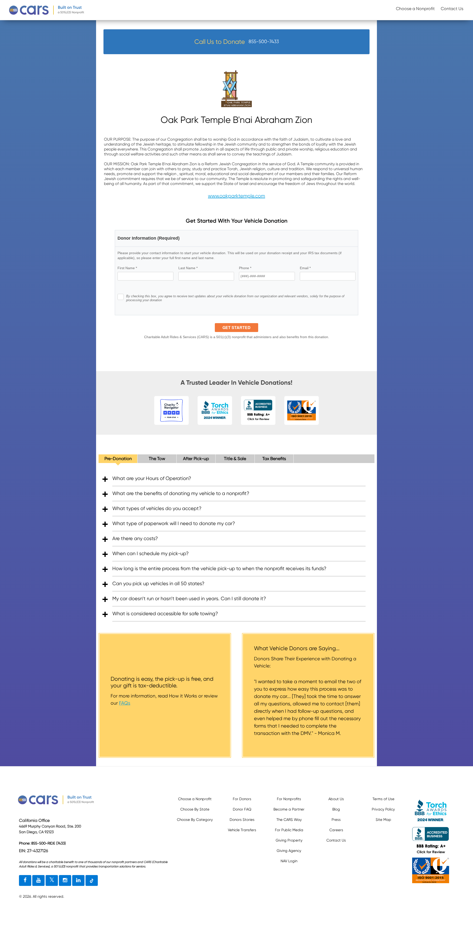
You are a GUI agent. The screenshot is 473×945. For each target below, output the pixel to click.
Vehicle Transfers (242, 830)
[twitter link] (52, 880)
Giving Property (289, 840)
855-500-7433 (264, 41)
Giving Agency (289, 850)
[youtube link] (38, 880)
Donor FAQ (242, 809)
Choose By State (194, 809)
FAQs (124, 703)
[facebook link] (25, 880)
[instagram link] (65, 880)
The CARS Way (289, 819)
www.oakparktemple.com (236, 196)
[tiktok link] (91, 880)
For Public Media (289, 830)
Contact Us (452, 8)
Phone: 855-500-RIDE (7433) (42, 843)
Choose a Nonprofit (415, 8)
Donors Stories (242, 819)
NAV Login (289, 861)
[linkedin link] (78, 880)
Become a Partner (288, 809)
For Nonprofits (289, 799)
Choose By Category (195, 819)
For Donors (242, 799)
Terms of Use (383, 799)
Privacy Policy (383, 809)
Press (336, 819)
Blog (336, 809)
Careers (336, 830)
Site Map (383, 819)
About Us (336, 799)
